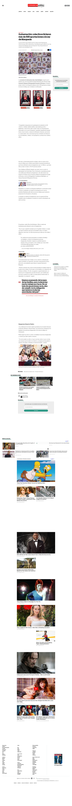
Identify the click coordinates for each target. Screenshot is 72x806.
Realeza (3, 768)
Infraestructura (19, 765)
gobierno (20, 11)
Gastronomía (34, 767)
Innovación (34, 746)
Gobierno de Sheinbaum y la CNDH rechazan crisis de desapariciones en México (43, 388)
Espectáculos (4, 767)
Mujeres (3, 753)
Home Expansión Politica (5, 747)
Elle (18, 747)
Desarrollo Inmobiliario (20, 764)
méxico (25, 11)
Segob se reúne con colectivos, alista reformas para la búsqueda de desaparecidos (38, 255)
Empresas (3, 746)
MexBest (34, 766)
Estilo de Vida (34, 773)
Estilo (18, 754)
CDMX (33, 11)
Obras (3, 751)
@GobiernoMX (25, 244)
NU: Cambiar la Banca (58, 765)
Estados (3, 762)
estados (37, 11)
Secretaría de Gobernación (29, 371)
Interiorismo (19, 767)
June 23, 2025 (41, 248)
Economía (3, 748)
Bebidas (34, 768)
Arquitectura (19, 766)
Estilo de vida (19, 751)
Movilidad (18, 774)
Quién (3, 766)
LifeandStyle (4, 755)
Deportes (18, 757)
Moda (3, 771)
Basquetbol (34, 761)
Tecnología (3, 750)
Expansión (4, 745)
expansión (51, 11)
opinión (42, 11)
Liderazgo (34, 752)
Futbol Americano (35, 760)
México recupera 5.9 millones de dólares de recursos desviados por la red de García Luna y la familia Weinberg (61, 274)
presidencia (21, 32)
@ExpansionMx (25, 396)
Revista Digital (34, 764)
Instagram (67, 5)
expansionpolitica (34, 778)
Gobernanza (19, 773)
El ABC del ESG (34, 747)
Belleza (3, 772)
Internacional (4, 749)
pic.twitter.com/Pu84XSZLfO (27, 246)
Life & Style (19, 753)
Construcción (19, 763)
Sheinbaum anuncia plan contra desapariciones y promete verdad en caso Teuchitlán (37, 184)
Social (18, 771)
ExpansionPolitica (36, 778)
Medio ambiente (19, 770)
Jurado (33, 774)
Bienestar (34, 772)
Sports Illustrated (36, 757)
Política (3, 757)
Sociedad (46, 11)
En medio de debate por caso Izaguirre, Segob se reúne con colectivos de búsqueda (26, 388)
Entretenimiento (19, 756)
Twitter (65, 5)
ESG (2, 752)
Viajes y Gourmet (4, 773)
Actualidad (34, 751)
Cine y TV (18, 758)
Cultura (18, 745)
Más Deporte (34, 762)
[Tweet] (48, 50)
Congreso (3, 760)
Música (18, 759)
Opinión (3, 763)
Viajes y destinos (35, 769)
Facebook (69, 5)
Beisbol (34, 759)
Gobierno (3, 758)
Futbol (33, 758)
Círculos (3, 769)
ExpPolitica (32, 778)
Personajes (34, 770)
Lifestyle (34, 763)
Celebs (18, 750)
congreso (29, 11)
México (27, 253)
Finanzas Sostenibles (35, 745)
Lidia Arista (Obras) (24, 395)
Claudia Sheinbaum (39, 371)
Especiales (34, 754)
